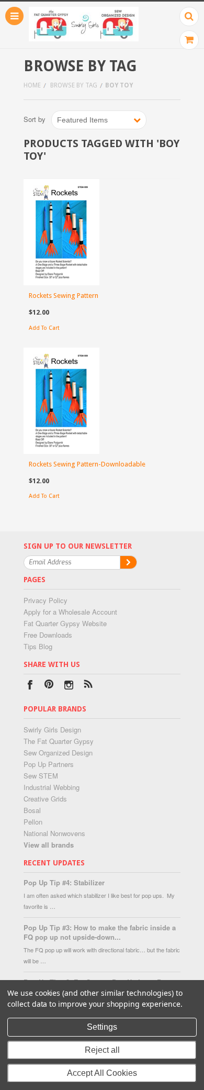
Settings (102, 1026)
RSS (88, 686)
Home (32, 85)
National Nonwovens (54, 833)
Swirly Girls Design (52, 730)
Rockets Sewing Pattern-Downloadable (87, 464)
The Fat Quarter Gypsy (59, 741)
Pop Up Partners (49, 764)
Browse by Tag (73, 85)
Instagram (68, 686)
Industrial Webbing (52, 787)
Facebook (30, 686)
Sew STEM (41, 776)
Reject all (102, 1049)
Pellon (33, 822)
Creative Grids (45, 799)
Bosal (32, 810)
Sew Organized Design (58, 753)
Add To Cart (44, 328)
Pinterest (49, 686)
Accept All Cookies (102, 1073)
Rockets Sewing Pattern (63, 295)
